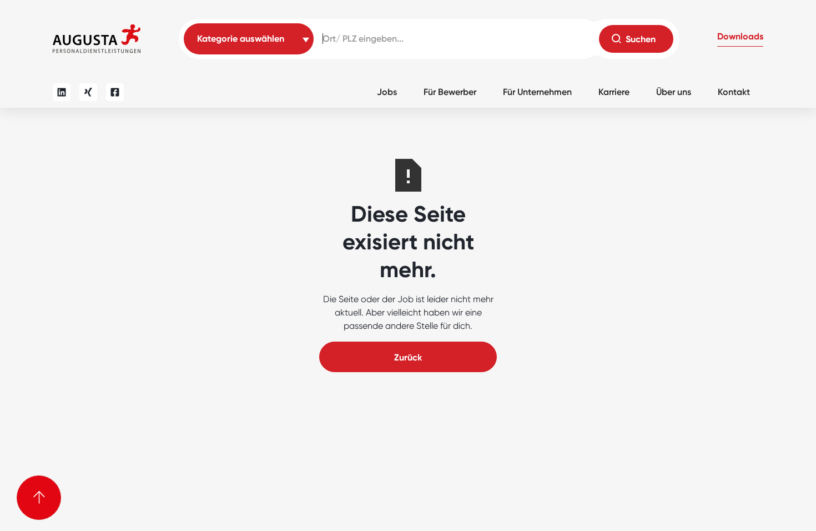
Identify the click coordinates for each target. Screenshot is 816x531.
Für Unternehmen (537, 92)
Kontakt (734, 92)
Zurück (408, 357)
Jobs (387, 92)
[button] (740, 39)
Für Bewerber (450, 92)
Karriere (613, 92)
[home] (96, 38)
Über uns (673, 92)
